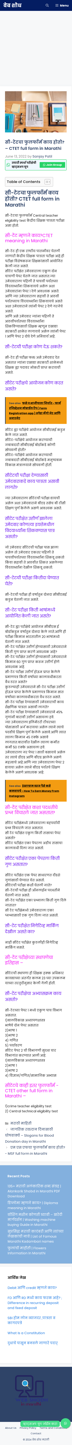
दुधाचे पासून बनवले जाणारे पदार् (33, 1343)
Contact (36, 1433)
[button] (47, 5)
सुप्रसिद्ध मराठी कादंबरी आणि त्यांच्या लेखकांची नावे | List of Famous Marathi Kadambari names (36, 1236)
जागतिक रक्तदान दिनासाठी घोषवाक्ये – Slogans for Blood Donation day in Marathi (29, 1135)
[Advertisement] (36, 47)
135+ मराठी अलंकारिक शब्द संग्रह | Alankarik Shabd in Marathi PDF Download (34, 1191)
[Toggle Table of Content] (46, 182)
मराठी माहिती (20, 1123)
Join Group (54, 165)
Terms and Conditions (53, 1428)
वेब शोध (12, 5)
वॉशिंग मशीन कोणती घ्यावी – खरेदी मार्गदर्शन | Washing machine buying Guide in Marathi (35, 1219)
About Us (10, 1428)
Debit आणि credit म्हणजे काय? (32, 1287)
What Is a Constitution (26, 1333)
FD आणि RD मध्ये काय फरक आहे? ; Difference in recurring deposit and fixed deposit (35, 1302)
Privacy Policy (28, 1428)
